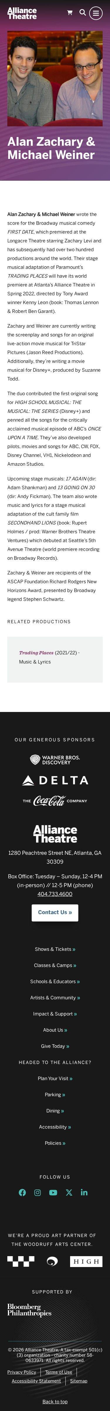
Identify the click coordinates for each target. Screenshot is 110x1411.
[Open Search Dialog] (82, 13)
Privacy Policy (21, 1372)
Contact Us (52, 912)
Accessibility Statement (36, 1381)
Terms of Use (58, 1372)
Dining (53, 1111)
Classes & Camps (53, 965)
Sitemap (78, 1381)
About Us (53, 1030)
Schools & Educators (53, 981)
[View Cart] (69, 13)
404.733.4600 (55, 894)
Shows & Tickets (53, 949)
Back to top (55, 1402)
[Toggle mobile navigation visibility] (96, 13)
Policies (53, 1143)
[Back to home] (22, 13)
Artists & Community (53, 998)
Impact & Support (53, 1014)
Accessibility (53, 1127)
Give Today (53, 1046)
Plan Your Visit (53, 1078)
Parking (53, 1094)
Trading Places (36, 653)
